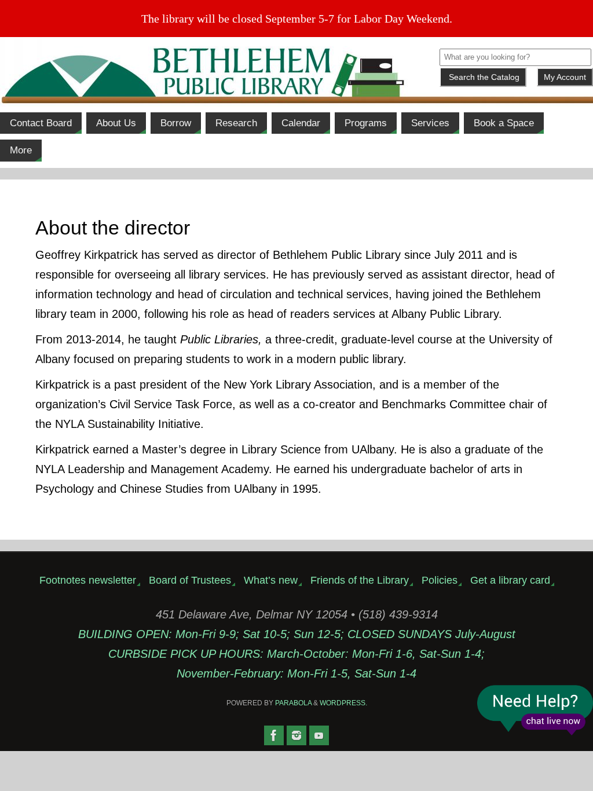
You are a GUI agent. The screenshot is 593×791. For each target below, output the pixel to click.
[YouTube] (319, 735)
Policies (439, 580)
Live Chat (535, 710)
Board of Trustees (190, 580)
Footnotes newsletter (87, 580)
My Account (565, 77)
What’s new (271, 580)
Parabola (293, 703)
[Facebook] (274, 735)
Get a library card (510, 580)
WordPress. (343, 703)
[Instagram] (296, 735)
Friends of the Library (359, 580)
